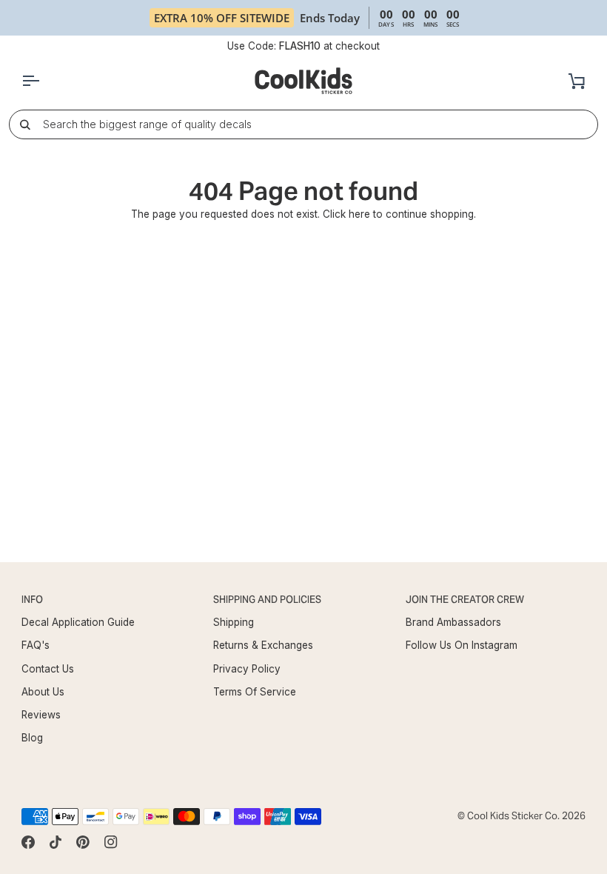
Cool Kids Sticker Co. (513, 816)
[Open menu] (43, 80)
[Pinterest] (83, 842)
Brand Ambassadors (453, 622)
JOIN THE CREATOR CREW (465, 600)
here (359, 214)
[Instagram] (111, 842)
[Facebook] (28, 842)
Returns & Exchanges (263, 645)
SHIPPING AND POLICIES (267, 600)
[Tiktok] (55, 842)
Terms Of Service (254, 692)
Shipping (233, 622)
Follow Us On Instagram (461, 645)
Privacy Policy (247, 669)
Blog (32, 738)
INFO (32, 600)
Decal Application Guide (78, 622)
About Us (42, 692)
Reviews (41, 715)
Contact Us (47, 669)
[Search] (25, 124)
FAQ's (35, 645)
